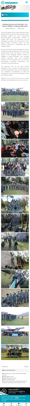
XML (24, 399)
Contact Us (18, 405)
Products (11, 405)
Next (27, 366)
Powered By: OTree (7, 399)
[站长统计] (17, 397)
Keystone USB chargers (8, 379)
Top (26, 405)
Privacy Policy (18, 399)
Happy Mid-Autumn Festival (9, 378)
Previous (4, 366)
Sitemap (4, 400)
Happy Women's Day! (8, 376)
